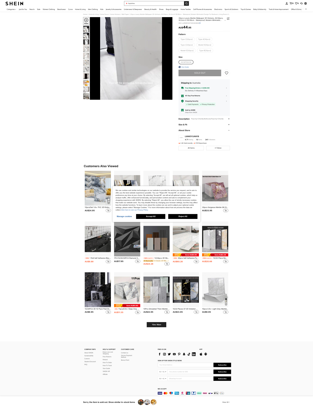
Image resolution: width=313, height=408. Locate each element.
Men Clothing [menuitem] (93, 9)
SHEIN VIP (106, 371)
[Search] (186, 3)
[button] (301, 3)
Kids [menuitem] (101, 9)
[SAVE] (226, 73)
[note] (186, 254)
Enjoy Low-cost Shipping (108, 353)
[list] (177, 354)
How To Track (107, 365)
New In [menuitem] (32, 9)
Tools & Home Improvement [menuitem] (279, 9)
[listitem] (98, 194)
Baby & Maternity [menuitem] (259, 9)
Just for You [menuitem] (23, 9)
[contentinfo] (194, 393)
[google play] (205, 355)
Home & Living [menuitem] (80, 9)
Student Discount (90, 361)
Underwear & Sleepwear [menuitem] (133, 9)
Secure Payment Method (126, 356)
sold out (200, 73)
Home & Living (94, 14)
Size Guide (106, 368)
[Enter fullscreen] (170, 98)
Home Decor (104, 14)
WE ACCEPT (162, 389)
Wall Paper (125, 14)
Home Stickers (115, 14)
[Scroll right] (306, 9)
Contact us (124, 353)
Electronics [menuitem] (218, 9)
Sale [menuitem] (38, 9)
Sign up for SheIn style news (170, 360)
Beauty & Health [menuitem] (150, 9)
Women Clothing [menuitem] (49, 9)
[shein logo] (14, 3)
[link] (291, 3)
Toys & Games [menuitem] (246, 9)
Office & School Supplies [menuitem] (299, 9)
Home (85, 14)
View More (156, 325)
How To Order (107, 362)
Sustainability (88, 356)
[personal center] (286, 3)
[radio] (187, 39)
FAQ (85, 364)
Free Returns (107, 357)
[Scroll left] (303, 9)
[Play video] (131, 58)
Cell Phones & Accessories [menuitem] (202, 9)
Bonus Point (125, 360)
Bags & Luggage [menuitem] (172, 9)
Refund (105, 360)
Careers (87, 359)
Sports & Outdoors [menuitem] (231, 9)
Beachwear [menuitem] (61, 9)
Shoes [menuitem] (161, 9)
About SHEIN (88, 353)
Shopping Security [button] (191, 101)
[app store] (201, 355)
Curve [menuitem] (70, 9)
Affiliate (105, 374)
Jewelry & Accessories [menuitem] (113, 9)
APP (200, 349)
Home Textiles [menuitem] (186, 9)
